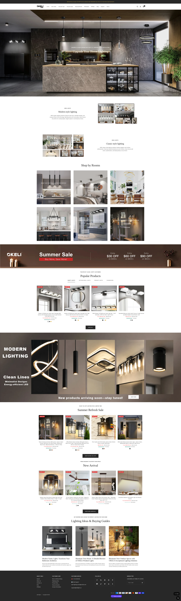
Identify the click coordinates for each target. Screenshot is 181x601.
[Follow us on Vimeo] (105, 584)
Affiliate (92, 6)
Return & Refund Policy (57, 578)
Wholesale (86, 6)
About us (39, 580)
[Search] (137, 6)
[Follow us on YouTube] (97, 584)
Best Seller (54, 6)
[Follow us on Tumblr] (113, 584)
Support (102, 6)
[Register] (142, 582)
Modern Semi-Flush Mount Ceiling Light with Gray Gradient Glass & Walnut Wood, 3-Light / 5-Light (51, 498)
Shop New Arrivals (90, 511)
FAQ (38, 584)
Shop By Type (62, 6)
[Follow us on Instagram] (109, 580)
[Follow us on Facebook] (97, 580)
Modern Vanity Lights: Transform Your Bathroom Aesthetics (56, 560)
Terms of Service (56, 584)
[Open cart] (178, 598)
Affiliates (39, 586)
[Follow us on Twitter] (101, 580)
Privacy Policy (55, 582)
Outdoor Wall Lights (84, 280)
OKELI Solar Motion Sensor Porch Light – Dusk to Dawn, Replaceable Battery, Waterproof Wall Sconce (130, 442)
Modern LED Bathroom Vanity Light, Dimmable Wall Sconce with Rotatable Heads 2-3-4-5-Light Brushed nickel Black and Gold (49, 315)
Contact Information (56, 586)
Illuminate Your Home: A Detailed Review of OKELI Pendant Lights (90, 560)
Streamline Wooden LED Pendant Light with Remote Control (130, 498)
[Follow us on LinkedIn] (109, 584)
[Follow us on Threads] (105, 580)
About (108, 6)
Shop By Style (70, 6)
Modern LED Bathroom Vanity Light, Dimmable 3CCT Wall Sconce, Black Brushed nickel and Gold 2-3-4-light (76, 314)
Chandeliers (110, 280)
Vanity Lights (71, 280)
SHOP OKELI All (90, 57)
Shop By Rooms (78, 6)
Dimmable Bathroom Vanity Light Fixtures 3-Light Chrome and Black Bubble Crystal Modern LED (131, 314)
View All (90, 327)
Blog (98, 6)
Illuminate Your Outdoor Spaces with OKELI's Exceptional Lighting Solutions (123, 560)
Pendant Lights (98, 280)
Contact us (39, 582)
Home (48, 6)
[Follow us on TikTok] (101, 584)
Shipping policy (55, 580)
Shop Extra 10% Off (90, 455)
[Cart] (143, 6)
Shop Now (133, 396)
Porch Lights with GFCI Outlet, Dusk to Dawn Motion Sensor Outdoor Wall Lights (103, 442)
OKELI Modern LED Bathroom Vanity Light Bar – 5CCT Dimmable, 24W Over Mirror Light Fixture (104, 314)
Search (38, 578)
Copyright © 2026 (46, 594)
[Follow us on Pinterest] (113, 580)
